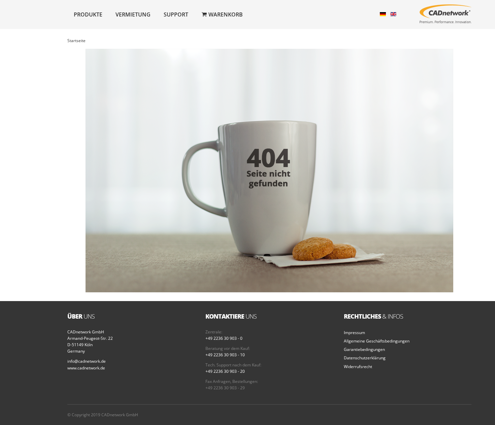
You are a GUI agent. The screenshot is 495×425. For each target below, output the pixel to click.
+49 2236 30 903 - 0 (223, 338)
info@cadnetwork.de (86, 361)
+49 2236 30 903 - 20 (225, 371)
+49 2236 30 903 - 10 (225, 355)
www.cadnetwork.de (86, 368)
